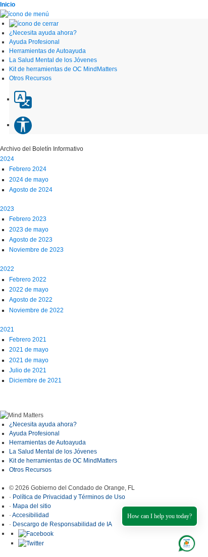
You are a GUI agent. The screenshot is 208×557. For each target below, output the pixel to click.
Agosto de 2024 (31, 189)
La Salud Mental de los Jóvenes (53, 451)
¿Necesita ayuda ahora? (43, 424)
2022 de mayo (28, 289)
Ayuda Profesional (34, 433)
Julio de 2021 (27, 370)
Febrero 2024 (27, 169)
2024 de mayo (28, 179)
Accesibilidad (30, 515)
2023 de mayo (28, 229)
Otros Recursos (30, 469)
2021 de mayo (28, 349)
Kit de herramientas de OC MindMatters (63, 460)
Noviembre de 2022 (36, 310)
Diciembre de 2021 (35, 380)
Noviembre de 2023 (36, 249)
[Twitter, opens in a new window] (31, 542)
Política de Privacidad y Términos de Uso (69, 496)
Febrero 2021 (27, 339)
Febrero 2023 (27, 218)
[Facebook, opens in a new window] (36, 533)
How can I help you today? (159, 516)
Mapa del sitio (32, 506)
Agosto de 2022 (31, 299)
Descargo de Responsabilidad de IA (62, 524)
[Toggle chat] (185, 541)
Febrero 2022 (27, 279)
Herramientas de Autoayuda (47, 442)
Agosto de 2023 (31, 239)
